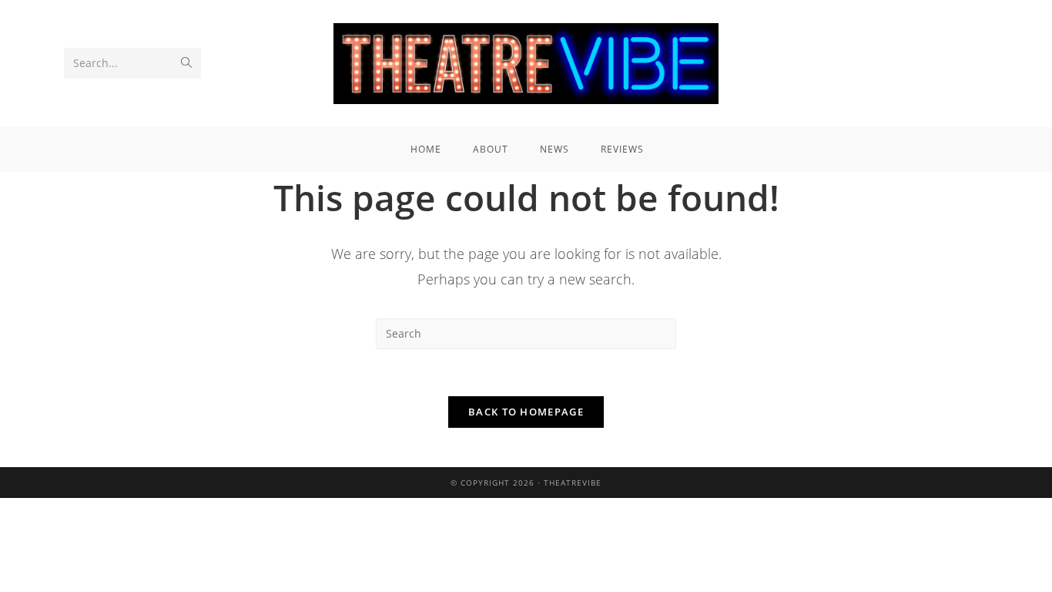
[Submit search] (186, 63)
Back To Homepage (526, 412)
